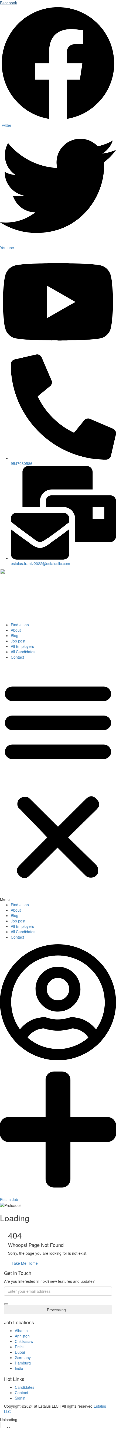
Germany (23, 1357)
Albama (21, 1330)
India (19, 1368)
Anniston (22, 1336)
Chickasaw (24, 1341)
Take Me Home (25, 1263)
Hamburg (23, 1363)
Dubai (20, 1352)
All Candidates (23, 651)
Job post (18, 641)
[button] (58, 782)
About (16, 630)
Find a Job (20, 624)
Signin (20, 1398)
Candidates (24, 1387)
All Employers (22, 646)
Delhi (19, 1346)
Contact (17, 657)
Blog (14, 635)
